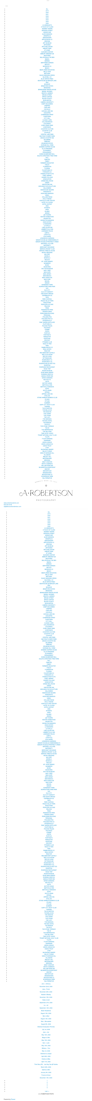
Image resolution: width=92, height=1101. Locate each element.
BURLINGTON (47, 100)
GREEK (47, 183)
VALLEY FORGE (47, 451)
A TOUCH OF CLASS (47, 27)
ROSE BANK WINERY (47, 372)
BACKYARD (47, 55)
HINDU (47, 195)
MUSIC (47, 265)
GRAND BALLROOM (47, 181)
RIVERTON (47, 365)
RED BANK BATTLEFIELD (47, 353)
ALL (47, 9)
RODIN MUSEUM (47, 371)
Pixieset (13, 1099)
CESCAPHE (47, 113)
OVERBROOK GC (47, 295)
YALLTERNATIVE (47, 478)
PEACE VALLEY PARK (47, 301)
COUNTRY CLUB (47, 131)
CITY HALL (47, 118)
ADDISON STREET (47, 30)
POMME (47, 329)
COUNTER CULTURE (47, 129)
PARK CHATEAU (47, 299)
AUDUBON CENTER (47, 52)
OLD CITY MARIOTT (47, 292)
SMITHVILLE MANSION (47, 387)
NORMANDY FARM (47, 285)
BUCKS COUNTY (47, 98)
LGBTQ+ (47, 233)
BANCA (47, 59)
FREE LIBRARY (47, 175)
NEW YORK (47, 279)
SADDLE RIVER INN (47, 376)
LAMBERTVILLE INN (47, 229)
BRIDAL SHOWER (47, 91)
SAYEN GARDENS (47, 378)
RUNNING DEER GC (47, 374)
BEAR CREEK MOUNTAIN (47, 70)
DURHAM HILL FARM (47, 145)
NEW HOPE (47, 272)
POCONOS (47, 328)
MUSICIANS (47, 267)
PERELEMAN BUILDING (47, 313)
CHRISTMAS (47, 116)
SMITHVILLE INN (47, 385)
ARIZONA (47, 41)
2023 (47, 18)
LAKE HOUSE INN (47, 227)
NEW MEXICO (47, 276)
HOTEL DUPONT (47, 204)
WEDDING (47, 460)
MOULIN (47, 260)
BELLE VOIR (47, 72)
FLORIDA (47, 168)
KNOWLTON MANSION (47, 220)
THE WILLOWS (47, 431)
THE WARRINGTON (47, 430)
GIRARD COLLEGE (47, 177)
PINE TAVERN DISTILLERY (47, 322)
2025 (47, 21)
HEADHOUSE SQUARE (47, 190)
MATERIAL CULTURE (47, 243)
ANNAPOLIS (47, 36)
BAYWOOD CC (47, 66)
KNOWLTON (47, 218)
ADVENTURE (47, 32)
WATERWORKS (47, 458)
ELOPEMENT (47, 150)
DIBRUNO (47, 141)
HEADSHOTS (47, 191)
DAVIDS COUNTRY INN (47, 138)
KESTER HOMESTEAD (47, 217)
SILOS (47, 381)
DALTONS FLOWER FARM (47, 136)
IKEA (47, 206)
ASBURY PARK (47, 48)
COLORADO (47, 123)
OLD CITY (47, 290)
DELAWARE (47, 140)
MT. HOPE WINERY (47, 261)
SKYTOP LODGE (47, 383)
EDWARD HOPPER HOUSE (47, 147)
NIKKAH (47, 283)
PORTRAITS (47, 335)
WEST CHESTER (47, 462)
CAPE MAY (47, 107)
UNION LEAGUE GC (47, 444)
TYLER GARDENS (47, 439)
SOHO (47, 388)
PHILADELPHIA (47, 317)
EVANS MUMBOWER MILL (47, 154)
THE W (47, 428)
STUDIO (47, 399)
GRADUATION (47, 179)
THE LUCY (47, 417)
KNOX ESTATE (47, 222)
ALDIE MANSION (47, 34)
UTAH (47, 447)
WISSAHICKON (47, 473)
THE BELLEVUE (47, 410)
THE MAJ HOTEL (47, 421)
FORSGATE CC (47, 172)
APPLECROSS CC (47, 39)
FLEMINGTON (47, 166)
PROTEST (47, 340)
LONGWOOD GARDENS (47, 238)
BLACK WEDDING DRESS (47, 75)
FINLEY (47, 165)
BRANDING (47, 88)
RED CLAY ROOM (47, 354)
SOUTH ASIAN (47, 390)
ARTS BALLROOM (47, 46)
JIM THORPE (47, 215)
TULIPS (47, 437)
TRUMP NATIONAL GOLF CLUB (47, 435)
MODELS (47, 256)
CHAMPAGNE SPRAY (47, 114)
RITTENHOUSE (47, 358)
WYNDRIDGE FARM (47, 476)
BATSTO (47, 64)
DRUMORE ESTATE (47, 143)
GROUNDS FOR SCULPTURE (47, 186)
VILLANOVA (47, 455)
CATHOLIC (47, 109)
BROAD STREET (47, 95)
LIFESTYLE (47, 234)
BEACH (47, 68)
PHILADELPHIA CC (47, 319)
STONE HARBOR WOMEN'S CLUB (47, 397)
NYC (47, 288)
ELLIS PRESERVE (47, 148)
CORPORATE (47, 127)
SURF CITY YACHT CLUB (47, 405)
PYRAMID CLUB (47, 342)
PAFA (47, 297)
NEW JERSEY (47, 274)
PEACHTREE (47, 302)
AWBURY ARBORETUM (47, 54)
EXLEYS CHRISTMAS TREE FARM (47, 156)
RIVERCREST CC (47, 360)
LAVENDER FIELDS (47, 231)
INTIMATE (47, 208)
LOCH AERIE (47, 236)
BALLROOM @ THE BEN (47, 57)
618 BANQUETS (47, 25)
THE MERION (47, 422)
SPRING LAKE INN (47, 394)
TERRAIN (47, 406)
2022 (47, 16)
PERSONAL (47, 315)
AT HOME (47, 50)
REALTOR (47, 351)
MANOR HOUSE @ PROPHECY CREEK (47, 242)
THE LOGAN (47, 415)
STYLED (47, 401)
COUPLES (47, 132)
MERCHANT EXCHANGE (47, 247)
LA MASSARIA (47, 224)
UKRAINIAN (47, 440)
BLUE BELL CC (47, 77)
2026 (47, 23)
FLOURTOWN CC (47, 170)
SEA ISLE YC (47, 379)
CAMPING (47, 106)
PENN (47, 308)
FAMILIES (47, 159)
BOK (47, 82)
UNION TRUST (47, 446)
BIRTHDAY (47, 73)
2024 (47, 20)
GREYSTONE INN (47, 184)
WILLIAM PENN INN (47, 465)
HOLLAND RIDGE (47, 197)
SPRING (47, 392)
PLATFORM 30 (47, 324)
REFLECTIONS (47, 356)
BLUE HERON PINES (47, 79)
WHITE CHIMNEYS (47, 464)
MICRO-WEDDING (47, 252)
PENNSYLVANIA (47, 311)
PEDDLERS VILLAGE (47, 304)
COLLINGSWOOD (47, 122)
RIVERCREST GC (47, 362)
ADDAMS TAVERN (47, 29)
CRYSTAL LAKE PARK (47, 134)
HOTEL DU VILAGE (47, 202)
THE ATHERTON (47, 408)
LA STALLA (47, 225)
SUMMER (47, 403)
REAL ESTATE (47, 349)
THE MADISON (47, 419)
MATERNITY (47, 245)
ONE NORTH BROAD (47, 294)
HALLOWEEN (47, 188)
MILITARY (47, 254)
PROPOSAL (47, 338)
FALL (47, 157)
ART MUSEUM (47, 43)
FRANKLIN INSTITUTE (47, 174)
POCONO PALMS (47, 326)
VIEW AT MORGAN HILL (47, 453)
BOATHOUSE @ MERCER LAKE (47, 80)
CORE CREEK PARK (47, 125)
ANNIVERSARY (47, 37)
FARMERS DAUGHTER (47, 163)
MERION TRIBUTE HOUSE (47, 251)
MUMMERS (47, 263)
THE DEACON (47, 412)
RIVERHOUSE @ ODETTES (47, 363)
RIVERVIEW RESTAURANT (47, 367)
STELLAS (47, 396)
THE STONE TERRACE (47, 426)
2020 (47, 12)
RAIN (47, 345)
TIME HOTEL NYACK (47, 433)
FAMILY (47, 161)
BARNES (47, 61)
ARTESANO (47, 45)
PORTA (47, 331)
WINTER (47, 469)
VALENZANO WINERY (47, 449)
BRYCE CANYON (47, 97)
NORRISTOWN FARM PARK (47, 286)
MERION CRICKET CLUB (47, 249)
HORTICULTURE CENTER (47, 200)
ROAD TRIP (47, 369)
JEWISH (47, 213)
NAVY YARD (47, 270)
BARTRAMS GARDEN (47, 63)
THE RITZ (47, 424)
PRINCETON (47, 336)
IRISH (47, 209)
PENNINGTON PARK (47, 310)
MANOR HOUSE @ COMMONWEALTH (47, 240)
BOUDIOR (47, 84)
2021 (47, 14)
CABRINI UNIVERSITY (47, 102)
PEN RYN (47, 306)
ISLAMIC (47, 211)
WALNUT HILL (47, 456)
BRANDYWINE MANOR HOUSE (47, 89)
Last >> (47, 1091)
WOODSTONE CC (47, 474)
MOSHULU (47, 258)
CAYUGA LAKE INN (47, 111)
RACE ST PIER (47, 344)
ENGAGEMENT (47, 152)
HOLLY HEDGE (47, 199)
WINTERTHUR (47, 471)
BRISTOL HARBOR (47, 93)
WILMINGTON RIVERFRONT (47, 467)
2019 (47, 11)
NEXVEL (47, 281)
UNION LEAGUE (47, 442)
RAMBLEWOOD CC (47, 347)
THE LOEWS (47, 413)
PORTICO (47, 333)
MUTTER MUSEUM (47, 268)
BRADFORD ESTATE (47, 86)
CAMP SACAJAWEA (47, 104)
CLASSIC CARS (47, 120)
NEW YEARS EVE (47, 277)
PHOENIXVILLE (47, 320)
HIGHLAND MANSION (47, 193)
